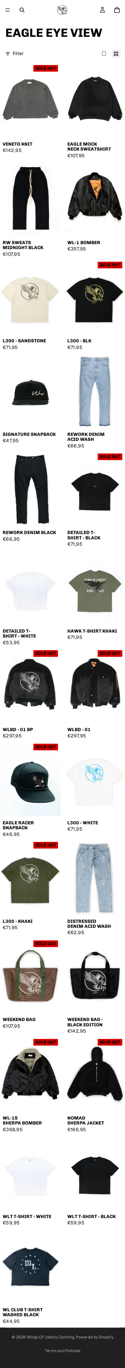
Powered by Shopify (94, 1337)
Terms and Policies (62, 1350)
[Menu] (7, 10)
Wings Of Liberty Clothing (50, 1337)
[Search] (22, 10)
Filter (18, 53)
